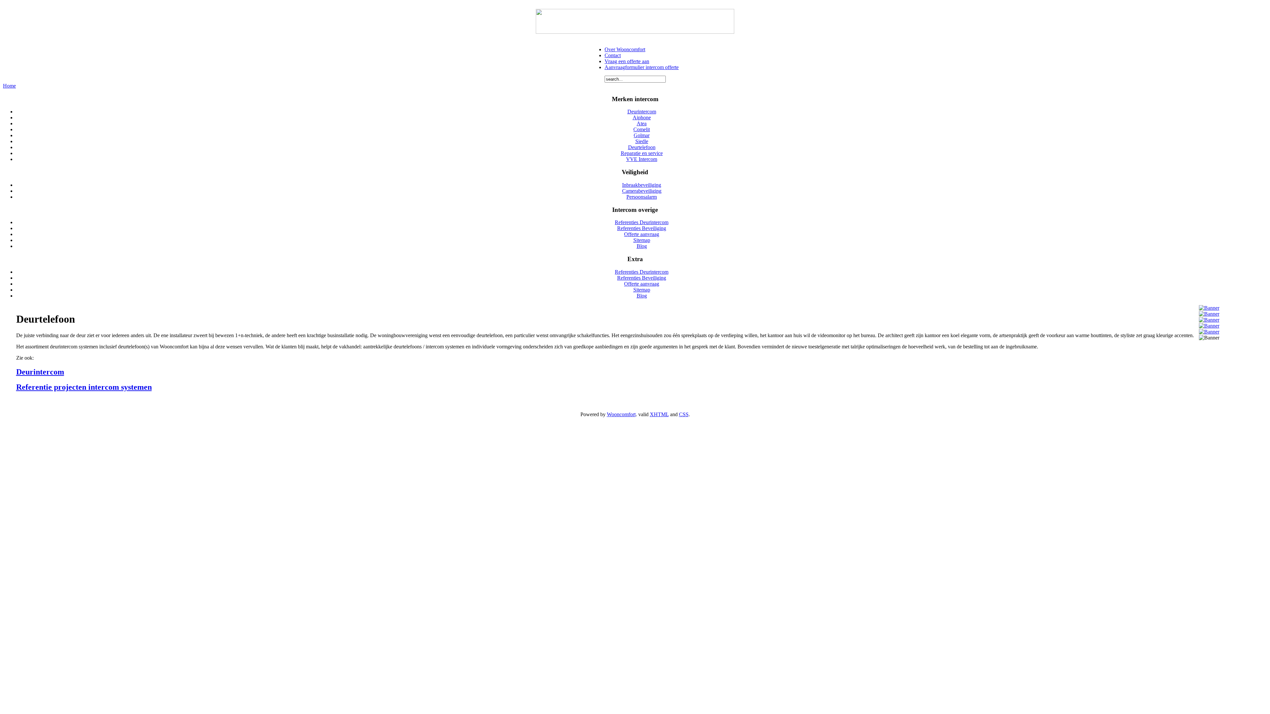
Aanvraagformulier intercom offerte (642, 67)
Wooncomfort (621, 414)
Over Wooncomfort (625, 49)
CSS (684, 414)
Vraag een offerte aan (627, 61)
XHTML (659, 414)
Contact (613, 55)
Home (9, 86)
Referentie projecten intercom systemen (84, 387)
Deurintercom (40, 372)
